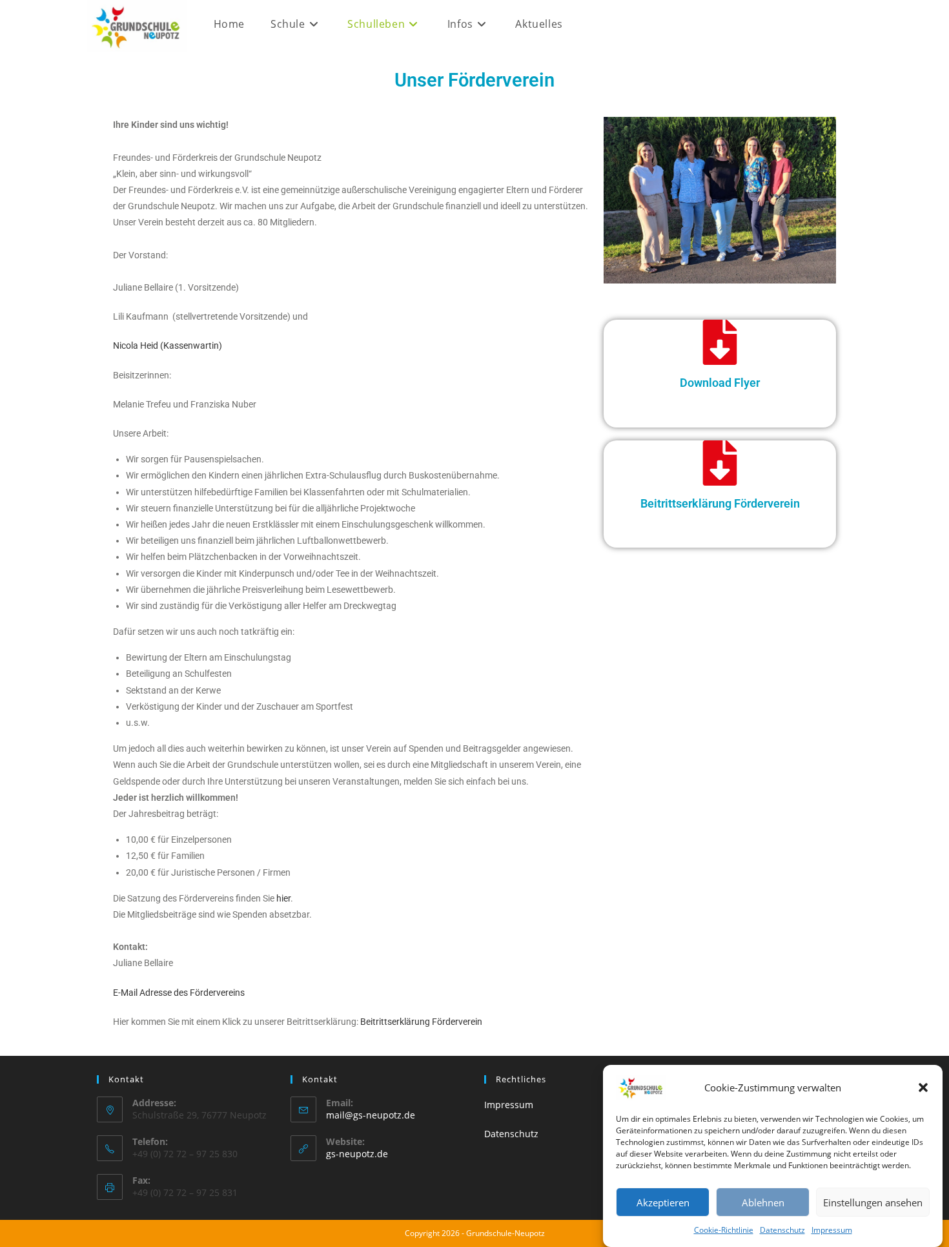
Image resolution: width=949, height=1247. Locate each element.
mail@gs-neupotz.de (370, 1115)
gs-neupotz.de (357, 1154)
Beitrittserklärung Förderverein (720, 503)
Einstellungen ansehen (873, 1202)
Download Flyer (720, 382)
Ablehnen (763, 1202)
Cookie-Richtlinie (723, 1229)
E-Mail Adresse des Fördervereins (179, 992)
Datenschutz (782, 1229)
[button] (923, 1087)
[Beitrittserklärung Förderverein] (719, 463)
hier (283, 898)
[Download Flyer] (719, 342)
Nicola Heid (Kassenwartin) (167, 345)
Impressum (831, 1229)
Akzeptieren (663, 1202)
